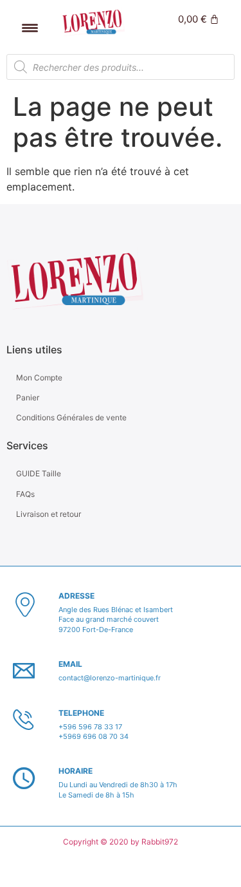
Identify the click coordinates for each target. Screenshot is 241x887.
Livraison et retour (48, 514)
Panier (27, 397)
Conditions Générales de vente (71, 417)
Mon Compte (39, 377)
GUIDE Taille (38, 473)
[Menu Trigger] (30, 27)
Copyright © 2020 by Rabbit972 (120, 841)
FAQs (25, 494)
